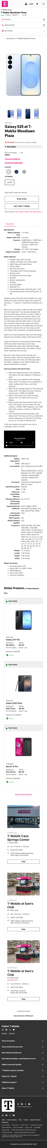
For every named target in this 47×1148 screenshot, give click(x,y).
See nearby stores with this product (28, 212)
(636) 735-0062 (16, 987)
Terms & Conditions (12, 159)
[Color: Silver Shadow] (24, 172)
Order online (22, 199)
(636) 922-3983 (16, 850)
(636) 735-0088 (16, 917)
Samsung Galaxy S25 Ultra (14, 360)
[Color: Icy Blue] (9, 172)
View (23, 862)
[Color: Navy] (16, 172)
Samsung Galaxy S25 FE (13, 357)
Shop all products (23, 794)
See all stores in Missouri (23, 1016)
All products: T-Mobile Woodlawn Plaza (20, 38)
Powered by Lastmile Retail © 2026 (23, 1144)
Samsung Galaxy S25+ (31, 357)
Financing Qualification (14, 163)
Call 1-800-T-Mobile (22, 206)
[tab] (10, 224)
